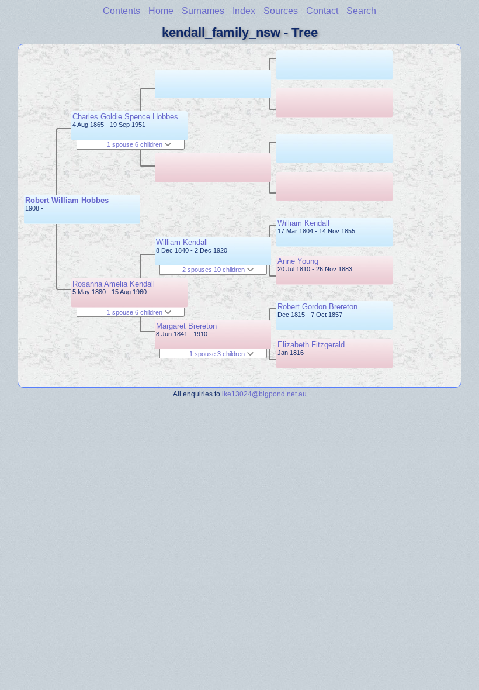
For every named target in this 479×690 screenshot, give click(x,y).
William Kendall (182, 242)
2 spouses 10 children (214, 269)
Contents (121, 11)
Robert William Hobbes (67, 200)
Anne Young (297, 261)
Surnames (203, 11)
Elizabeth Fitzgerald (311, 344)
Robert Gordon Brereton (317, 306)
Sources (280, 11)
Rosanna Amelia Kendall (113, 284)
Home (160, 11)
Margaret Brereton (186, 326)
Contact (322, 11)
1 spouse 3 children (218, 353)
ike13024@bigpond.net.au (264, 394)
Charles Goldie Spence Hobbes (125, 116)
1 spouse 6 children (135, 144)
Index (243, 11)
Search (361, 11)
